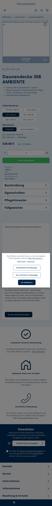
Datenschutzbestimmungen (31, 451)
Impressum (31, 261)
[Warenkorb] (47, 10)
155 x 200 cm (11, 115)
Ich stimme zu (27, 282)
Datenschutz (21, 261)
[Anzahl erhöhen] (47, 153)
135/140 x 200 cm (12, 110)
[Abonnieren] (42, 443)
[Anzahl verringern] (5, 153)
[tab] (26, 185)
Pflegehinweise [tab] (15, 200)
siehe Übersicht (38, 351)
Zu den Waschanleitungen (18, 314)
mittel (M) (9, 129)
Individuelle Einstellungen (26, 268)
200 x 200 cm (10, 119)
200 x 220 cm (28, 119)
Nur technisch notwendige (27, 275)
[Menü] (4, 10)
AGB (35, 453)
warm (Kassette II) (27, 129)
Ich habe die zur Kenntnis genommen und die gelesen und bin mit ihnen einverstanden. (27, 453)
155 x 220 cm (28, 115)
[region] (26, 41)
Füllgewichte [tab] (13, 208)
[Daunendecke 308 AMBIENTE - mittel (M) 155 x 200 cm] (26, 38)
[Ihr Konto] (41, 10)
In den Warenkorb (26, 160)
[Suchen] (35, 10)
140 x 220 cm (31, 110)
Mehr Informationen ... (35, 258)
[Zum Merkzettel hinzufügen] (45, 24)
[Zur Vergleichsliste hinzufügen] (46, 28)
